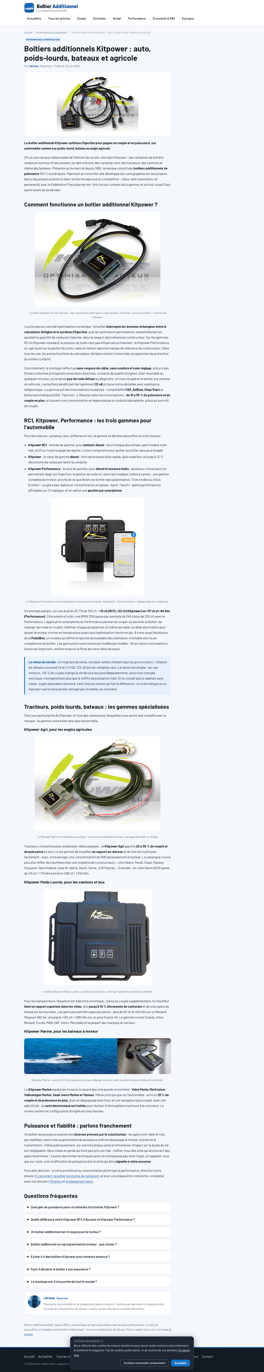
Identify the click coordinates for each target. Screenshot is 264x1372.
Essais (81, 18)
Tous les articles (59, 18)
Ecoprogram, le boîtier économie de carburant (67, 1176)
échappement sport (79, 1181)
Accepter (181, 1363)
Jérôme (33, 66)
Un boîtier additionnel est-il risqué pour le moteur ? (66, 1232)
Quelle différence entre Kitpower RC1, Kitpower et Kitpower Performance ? (83, 1219)
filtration (55, 1181)
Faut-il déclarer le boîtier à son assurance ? (60, 1269)
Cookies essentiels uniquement (144, 1363)
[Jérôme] (34, 1301)
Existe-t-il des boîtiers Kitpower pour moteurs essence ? (70, 1256)
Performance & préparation (51, 32)
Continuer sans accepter (88, 1340)
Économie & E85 (164, 18)
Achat (117, 18)
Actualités (34, 18)
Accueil (28, 32)
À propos (188, 18)
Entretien (99, 18)
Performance (137, 18)
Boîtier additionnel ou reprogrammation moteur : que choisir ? (74, 1244)
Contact (207, 1356)
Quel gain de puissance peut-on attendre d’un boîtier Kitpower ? (75, 1207)
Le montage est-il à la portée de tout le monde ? (64, 1281)
